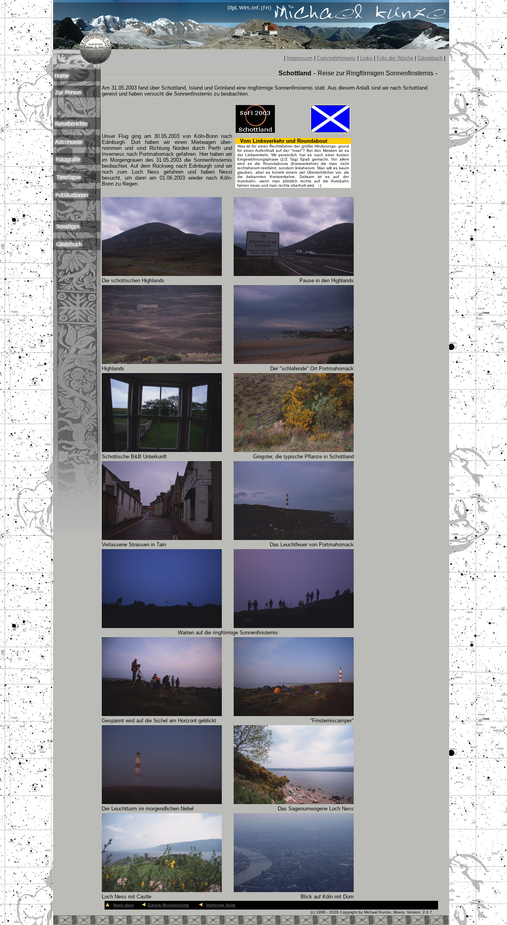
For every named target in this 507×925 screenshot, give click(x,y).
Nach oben (123, 905)
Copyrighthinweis (336, 58)
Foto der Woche (395, 58)
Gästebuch (429, 58)
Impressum (300, 58)
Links (366, 58)
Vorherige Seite (221, 905)
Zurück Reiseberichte (168, 905)
